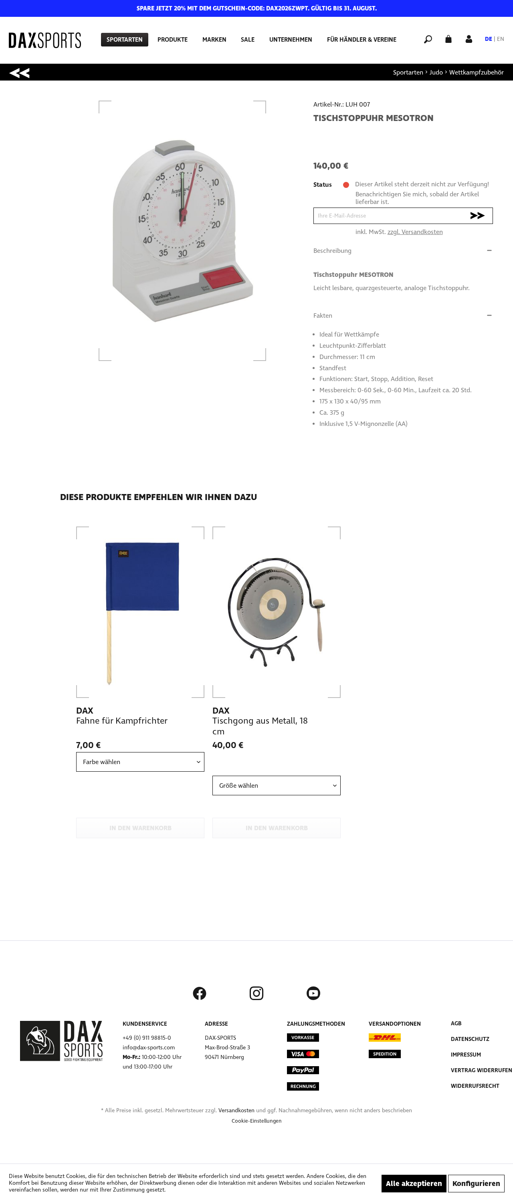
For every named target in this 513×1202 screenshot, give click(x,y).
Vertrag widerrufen (481, 1070)
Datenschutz (470, 1039)
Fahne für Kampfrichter (122, 721)
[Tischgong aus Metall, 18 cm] (276, 612)
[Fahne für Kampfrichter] (140, 612)
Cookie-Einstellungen (257, 1121)
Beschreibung (332, 250)
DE (488, 39)
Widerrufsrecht (475, 1086)
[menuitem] (124, 39)
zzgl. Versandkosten (415, 232)
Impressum (466, 1054)
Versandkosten (236, 1110)
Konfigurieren (476, 1183)
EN (500, 39)
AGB (456, 1023)
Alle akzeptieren (414, 1183)
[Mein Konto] (469, 38)
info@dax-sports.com (149, 1047)
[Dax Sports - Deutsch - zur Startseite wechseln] (45, 40)
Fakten (322, 315)
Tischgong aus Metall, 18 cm (260, 726)
